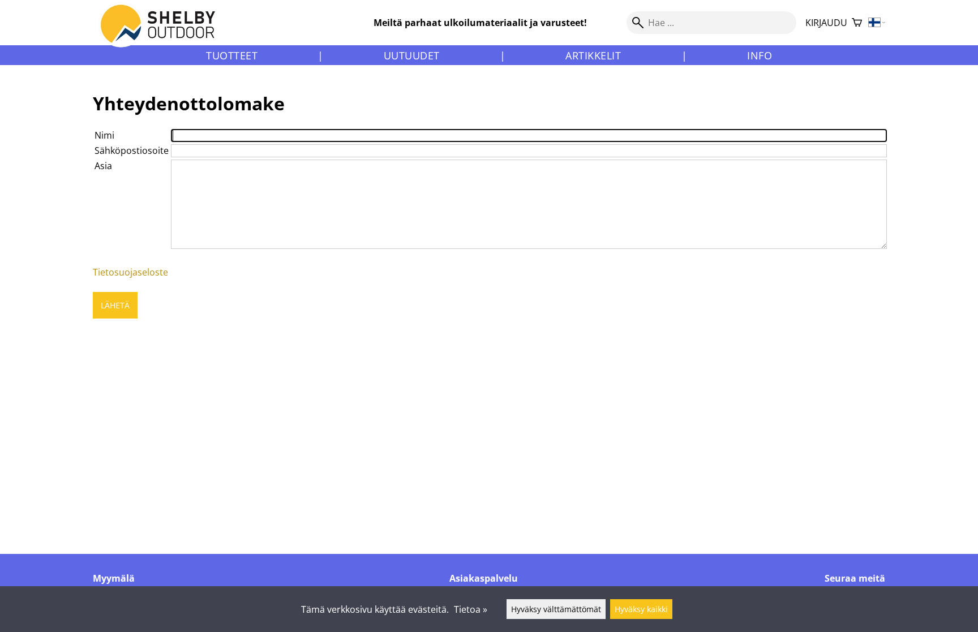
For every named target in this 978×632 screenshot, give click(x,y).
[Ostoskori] (857, 22)
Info (759, 55)
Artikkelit (593, 55)
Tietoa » (470, 609)
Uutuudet (412, 55)
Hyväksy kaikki (641, 609)
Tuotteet (232, 55)
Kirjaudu (826, 22)
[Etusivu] (164, 33)
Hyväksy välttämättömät (556, 609)
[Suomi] (877, 22)
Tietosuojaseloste (130, 272)
